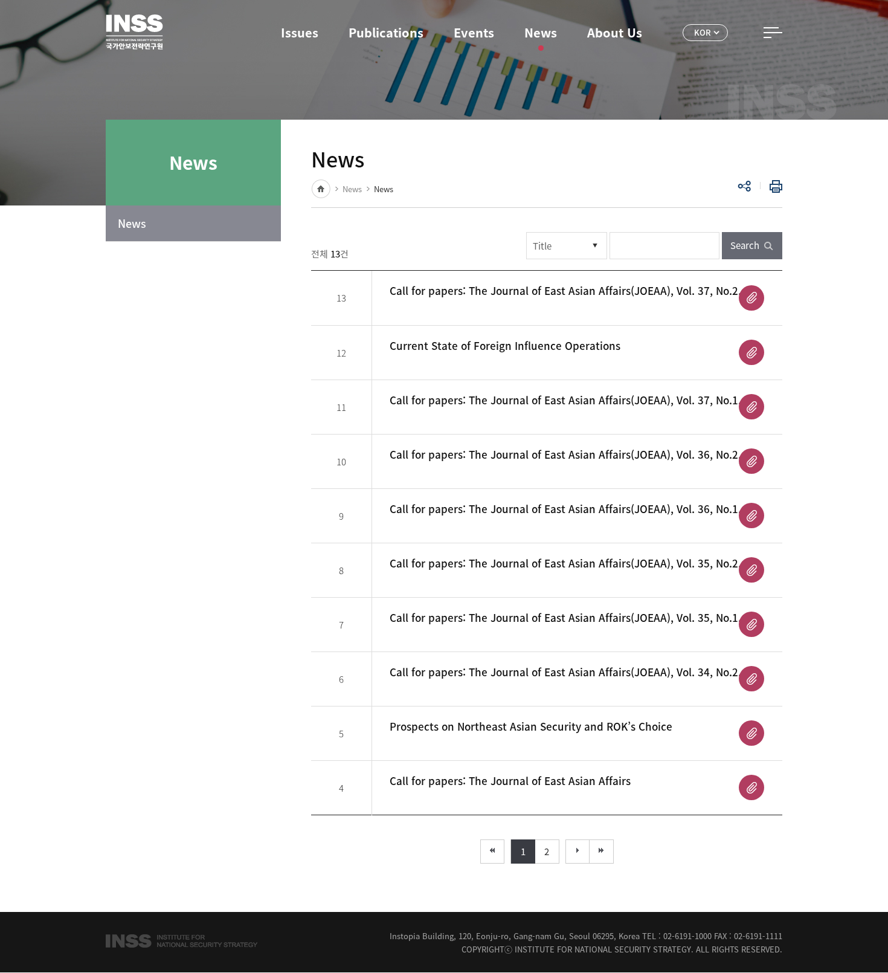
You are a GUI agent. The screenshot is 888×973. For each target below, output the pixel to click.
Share (744, 186)
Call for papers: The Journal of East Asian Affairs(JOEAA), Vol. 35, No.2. (565, 563)
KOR (702, 32)
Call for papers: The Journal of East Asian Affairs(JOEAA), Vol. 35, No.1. (565, 617)
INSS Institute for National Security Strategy (134, 32)
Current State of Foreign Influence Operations (505, 345)
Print (773, 186)
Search (744, 245)
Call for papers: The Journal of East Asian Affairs (510, 780)
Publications (386, 32)
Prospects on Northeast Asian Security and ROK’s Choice (531, 726)
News (540, 32)
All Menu (773, 32)
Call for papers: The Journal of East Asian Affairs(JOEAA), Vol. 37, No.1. (565, 399)
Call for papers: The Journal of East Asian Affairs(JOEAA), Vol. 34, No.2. (565, 671)
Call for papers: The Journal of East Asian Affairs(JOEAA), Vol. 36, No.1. (565, 508)
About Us (614, 32)
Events (474, 32)
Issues (299, 32)
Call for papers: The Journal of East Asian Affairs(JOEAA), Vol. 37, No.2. (565, 290)
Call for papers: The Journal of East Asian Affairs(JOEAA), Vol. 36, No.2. (565, 454)
